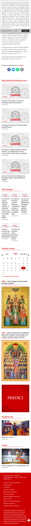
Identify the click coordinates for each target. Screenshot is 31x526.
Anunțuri (5, 96)
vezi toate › (24, 81)
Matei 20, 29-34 (7, 437)
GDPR (15, 31)
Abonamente (7, 479)
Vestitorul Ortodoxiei (9, 489)
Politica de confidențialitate (11, 476)
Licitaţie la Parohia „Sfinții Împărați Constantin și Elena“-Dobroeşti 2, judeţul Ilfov (15, 206)
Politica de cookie (8, 475)
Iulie (7, 254)
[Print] (22, 69)
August (15, 254)
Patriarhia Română (8, 494)
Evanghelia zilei (7, 417)
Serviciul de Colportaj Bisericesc (11, 501)
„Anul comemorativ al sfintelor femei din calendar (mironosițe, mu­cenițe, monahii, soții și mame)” (15, 335)
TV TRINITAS (6, 487)
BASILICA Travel (7, 499)
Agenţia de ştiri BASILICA (10, 492)
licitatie (21, 65)
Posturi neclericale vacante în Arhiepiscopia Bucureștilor (13, 102)
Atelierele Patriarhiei (9, 503)
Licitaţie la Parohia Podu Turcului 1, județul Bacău (15, 126)
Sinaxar (4, 445)
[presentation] (2, 254)
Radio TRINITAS (7, 485)
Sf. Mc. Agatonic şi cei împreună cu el (15, 466)
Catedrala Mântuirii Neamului (11, 496)
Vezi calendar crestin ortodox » (11, 276)
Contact (16, 477)
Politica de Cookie (7, 31)
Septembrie (23, 254)
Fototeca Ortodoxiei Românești (11, 482)
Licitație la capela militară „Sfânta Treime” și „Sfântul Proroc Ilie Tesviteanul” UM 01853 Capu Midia (14, 151)
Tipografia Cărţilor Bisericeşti (11, 506)
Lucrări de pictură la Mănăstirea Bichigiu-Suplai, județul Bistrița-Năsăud (14, 178)
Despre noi (23, 477)
